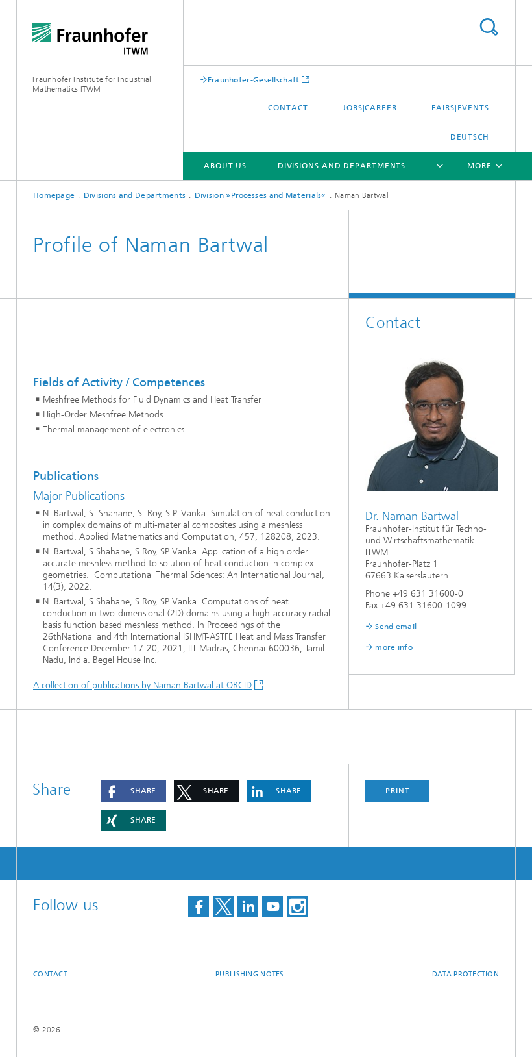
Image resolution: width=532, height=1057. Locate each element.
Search (488, 27)
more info (394, 647)
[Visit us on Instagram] (297, 906)
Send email (396, 626)
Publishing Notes (249, 974)
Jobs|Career (370, 107)
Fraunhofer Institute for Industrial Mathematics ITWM (92, 84)
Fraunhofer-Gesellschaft (254, 79)
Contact (288, 107)
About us (225, 165)
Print (397, 790)
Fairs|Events (460, 107)
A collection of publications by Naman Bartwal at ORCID (142, 685)
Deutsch (469, 137)
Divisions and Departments (342, 165)
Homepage (54, 195)
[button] (133, 791)
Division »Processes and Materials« (260, 195)
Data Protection (465, 974)
